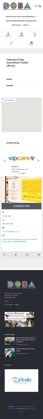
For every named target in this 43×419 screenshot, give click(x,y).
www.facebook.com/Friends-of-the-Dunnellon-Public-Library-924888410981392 (20, 240)
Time (35, 36)
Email (31, 45)
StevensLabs (30, 409)
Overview (21, 36)
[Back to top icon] (39, 414)
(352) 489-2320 (10, 297)
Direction (8, 36)
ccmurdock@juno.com (11, 232)
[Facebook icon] (20, 411)
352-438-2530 (8, 224)
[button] (5, 160)
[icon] (22, 411)
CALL (11, 45)
